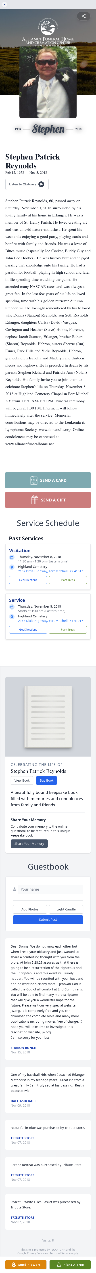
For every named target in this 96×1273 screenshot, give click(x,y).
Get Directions (28, 580)
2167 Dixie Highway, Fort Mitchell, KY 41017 (50, 571)
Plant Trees (68, 580)
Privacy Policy (35, 1253)
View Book (22, 780)
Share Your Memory (29, 843)
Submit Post (48, 919)
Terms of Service (60, 1253)
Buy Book (46, 780)
